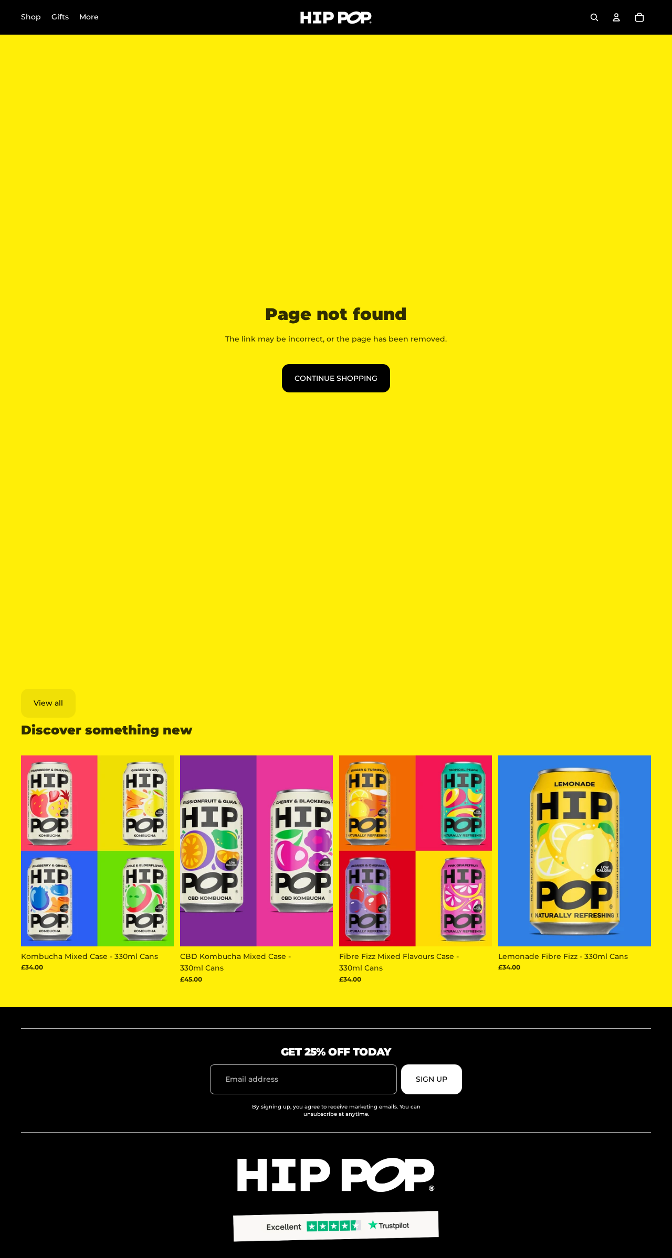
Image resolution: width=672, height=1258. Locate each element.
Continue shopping (336, 378)
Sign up (431, 1079)
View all (48, 703)
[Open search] (594, 17)
